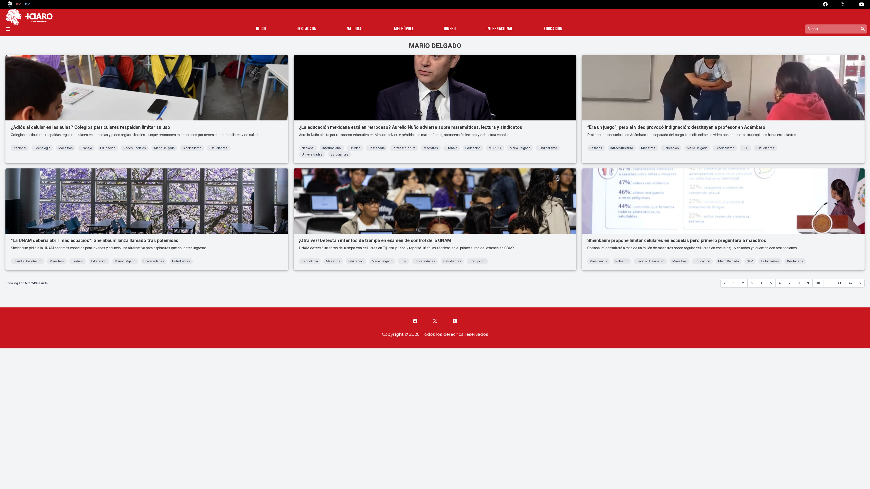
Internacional (499, 29)
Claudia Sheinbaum (27, 261)
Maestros (65, 148)
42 (850, 283)
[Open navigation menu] (8, 29)
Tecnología (42, 148)
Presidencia (598, 261)
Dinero (450, 29)
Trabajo (86, 148)
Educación (553, 29)
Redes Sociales (134, 148)
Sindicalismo (192, 148)
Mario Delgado (164, 148)
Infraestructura (404, 148)
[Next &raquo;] (860, 283)
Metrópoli (403, 29)
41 (839, 283)
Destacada (306, 29)
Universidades (312, 154)
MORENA (495, 148)
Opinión (355, 148)
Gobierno (621, 261)
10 (818, 283)
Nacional (355, 29)
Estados (596, 148)
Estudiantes (218, 148)
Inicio (261, 29)
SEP (745, 148)
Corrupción (477, 261)
